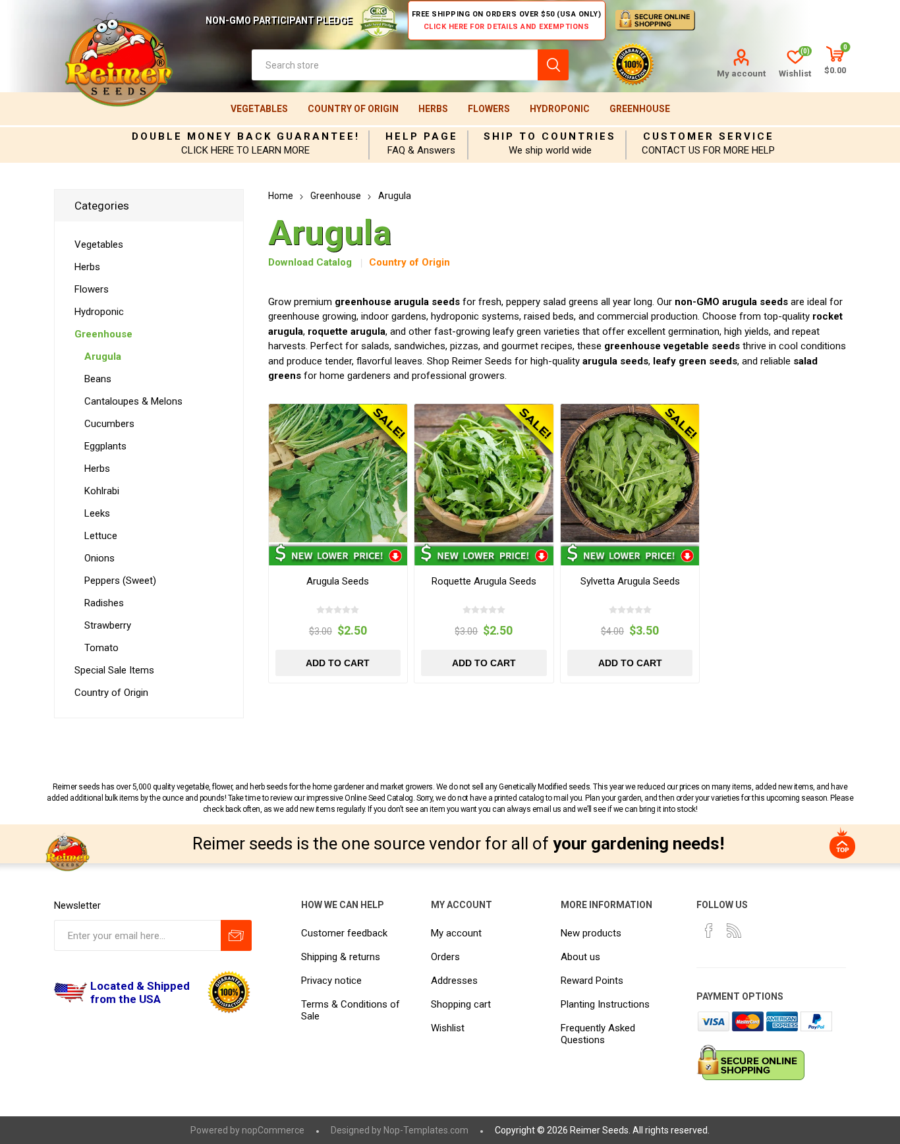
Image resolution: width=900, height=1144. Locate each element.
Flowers (489, 108)
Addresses (454, 981)
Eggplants (105, 446)
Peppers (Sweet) (120, 580)
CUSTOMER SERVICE (708, 136)
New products (591, 933)
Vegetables (259, 108)
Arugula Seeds (337, 581)
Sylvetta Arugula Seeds (630, 581)
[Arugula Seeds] (338, 473)
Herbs (433, 108)
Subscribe (236, 935)
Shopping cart (461, 1004)
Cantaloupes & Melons (133, 401)
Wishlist (447, 1028)
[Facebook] (708, 930)
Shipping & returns (340, 957)
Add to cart (338, 663)
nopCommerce (273, 1130)
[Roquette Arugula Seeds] (483, 473)
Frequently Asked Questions (598, 1034)
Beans (97, 379)
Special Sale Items (114, 670)
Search (553, 64)
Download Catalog (310, 262)
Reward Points (592, 981)
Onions (99, 558)
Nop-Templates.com (425, 1130)
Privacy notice (331, 981)
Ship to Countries (550, 136)
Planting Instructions (605, 1004)
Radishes (104, 603)
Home (280, 195)
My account (741, 73)
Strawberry (107, 625)
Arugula (102, 356)
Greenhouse (639, 108)
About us (580, 957)
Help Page (421, 136)
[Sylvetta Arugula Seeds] (630, 473)
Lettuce (100, 536)
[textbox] (395, 64)
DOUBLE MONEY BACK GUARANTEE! (246, 136)
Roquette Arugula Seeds (484, 581)
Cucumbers (109, 424)
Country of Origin (353, 108)
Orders (445, 957)
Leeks (97, 513)
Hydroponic (560, 108)
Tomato (101, 648)
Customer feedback (344, 933)
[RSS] (734, 930)
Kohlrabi (101, 491)
